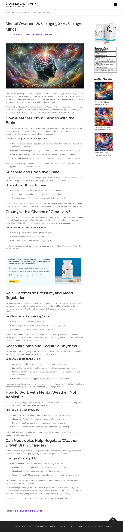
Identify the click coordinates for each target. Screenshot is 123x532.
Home (8, 12)
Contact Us (61, 526)
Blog (13, 12)
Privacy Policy (90, 526)
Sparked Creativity (21, 3)
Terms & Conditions (75, 526)
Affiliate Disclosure (105, 526)
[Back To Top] (113, 520)
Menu (115, 4)
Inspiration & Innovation (29, 511)
